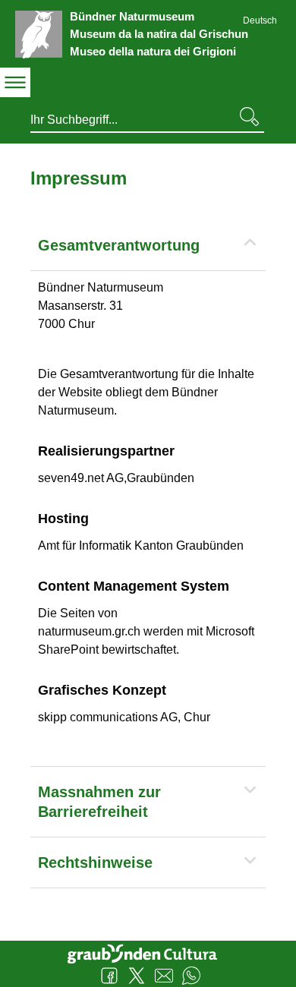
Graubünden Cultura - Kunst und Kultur (148, 952)
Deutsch (260, 20)
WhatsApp (191, 975)
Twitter (136, 975)
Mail (164, 975)
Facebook (109, 975)
